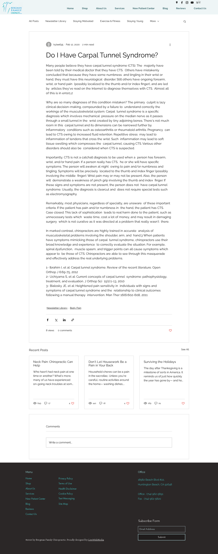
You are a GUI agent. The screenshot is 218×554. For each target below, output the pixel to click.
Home (29, 478)
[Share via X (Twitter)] (56, 320)
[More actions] (170, 44)
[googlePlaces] (176, 2)
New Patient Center (35, 498)
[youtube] (192, 2)
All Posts (34, 21)
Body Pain (75, 308)
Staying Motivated (83, 21)
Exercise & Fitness (110, 21)
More (153, 21)
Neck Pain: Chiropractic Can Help (53, 363)
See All (185, 349)
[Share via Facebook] (47, 320)
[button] (199, 2)
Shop (28, 483)
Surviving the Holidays (160, 361)
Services (30, 493)
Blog (28, 503)
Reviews (30, 508)
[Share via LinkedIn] (64, 320)
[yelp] (197, 2)
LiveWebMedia (96, 540)
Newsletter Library (55, 21)
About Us (30, 488)
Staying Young (135, 21)
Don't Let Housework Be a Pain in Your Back (108, 363)
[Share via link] (72, 320)
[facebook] (182, 2)
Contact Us (31, 514)
